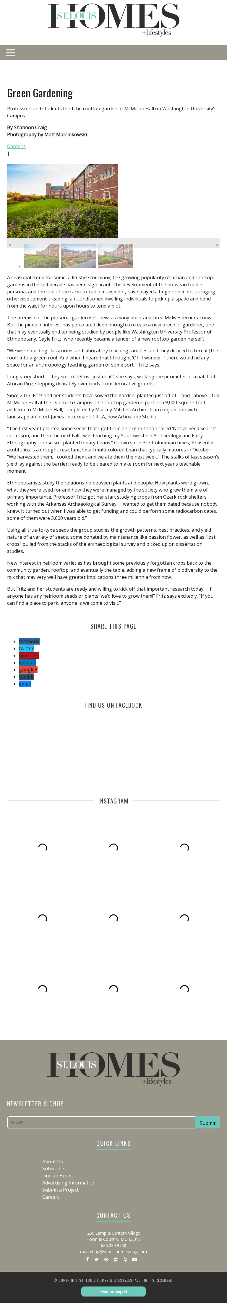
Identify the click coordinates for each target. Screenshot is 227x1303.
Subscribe (53, 1168)
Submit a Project (60, 1190)
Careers (51, 1197)
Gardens (16, 146)
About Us (52, 1161)
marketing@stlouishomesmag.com (113, 1251)
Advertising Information (68, 1182)
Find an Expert (58, 1175)
